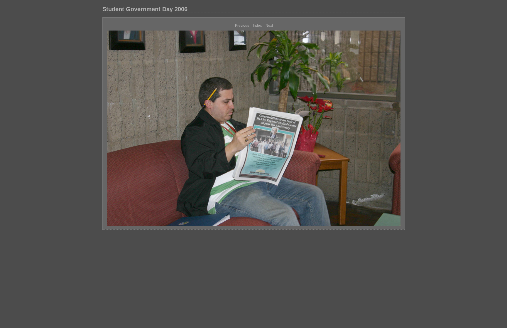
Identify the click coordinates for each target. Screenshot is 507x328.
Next (269, 25)
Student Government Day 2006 (144, 9)
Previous (242, 25)
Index (257, 25)
